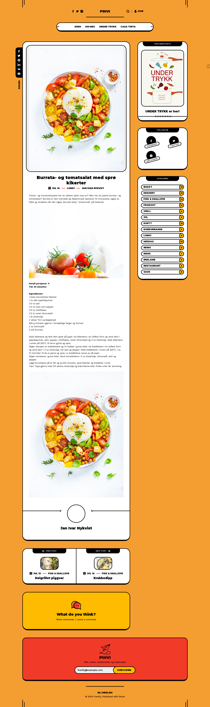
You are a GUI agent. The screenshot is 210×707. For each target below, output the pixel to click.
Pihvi (105, 11)
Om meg (90, 26)
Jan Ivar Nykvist (93, 188)
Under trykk (107, 26)
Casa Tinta (128, 26)
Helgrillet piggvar (49, 578)
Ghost (122, 696)
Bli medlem (105, 692)
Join (140, 11)
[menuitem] (77, 26)
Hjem (77, 26)
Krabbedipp (103, 578)
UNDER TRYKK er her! (162, 111)
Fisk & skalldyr (58, 573)
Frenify (97, 696)
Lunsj (71, 188)
